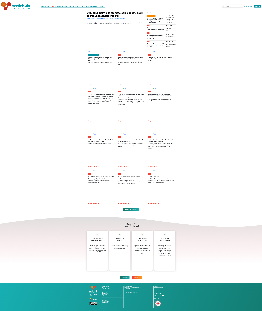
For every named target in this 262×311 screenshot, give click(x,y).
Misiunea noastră (45, 6)
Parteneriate (104, 294)
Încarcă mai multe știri (131, 209)
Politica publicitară (105, 301)
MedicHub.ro (157, 289)
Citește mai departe (93, 84)
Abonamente (72, 6)
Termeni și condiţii (105, 300)
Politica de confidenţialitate (107, 299)
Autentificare (137, 277)
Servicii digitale (94, 6)
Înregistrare (125, 277)
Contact (102, 6)
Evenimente (85, 6)
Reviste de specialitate (61, 6)
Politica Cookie (105, 302)
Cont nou (257, 6)
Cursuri (79, 6)
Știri (53, 6)
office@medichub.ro (158, 287)
